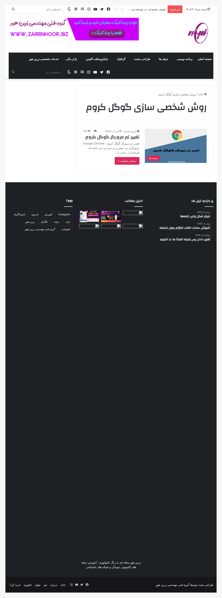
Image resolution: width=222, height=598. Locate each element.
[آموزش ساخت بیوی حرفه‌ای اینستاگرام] (89, 216)
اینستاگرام (19, 214)
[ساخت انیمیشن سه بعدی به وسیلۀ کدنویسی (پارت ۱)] (89, 387)
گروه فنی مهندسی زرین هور (40, 229)
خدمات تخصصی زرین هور (44, 59)
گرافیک (121, 59)
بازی (67, 221)
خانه (201, 94)
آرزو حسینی (129, 131)
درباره (53, 584)
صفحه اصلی (205, 59)
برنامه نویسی (185, 59)
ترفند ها (163, 59)
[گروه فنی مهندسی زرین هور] (200, 33)
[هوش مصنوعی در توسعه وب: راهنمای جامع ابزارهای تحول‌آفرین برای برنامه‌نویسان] (111, 229)
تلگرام (44, 221)
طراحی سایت (142, 59)
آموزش (48, 214)
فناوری (27, 584)
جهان (37, 584)
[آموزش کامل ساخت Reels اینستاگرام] (111, 216)
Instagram (64, 214)
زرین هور (30, 221)
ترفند (56, 221)
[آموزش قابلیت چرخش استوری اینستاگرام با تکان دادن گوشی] (133, 229)
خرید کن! (15, 584)
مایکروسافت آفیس (97, 59)
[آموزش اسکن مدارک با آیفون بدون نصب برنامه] (133, 216)
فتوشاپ (65, 229)
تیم (45, 584)
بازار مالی (71, 59)
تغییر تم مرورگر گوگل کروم (112, 137)
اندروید (34, 214)
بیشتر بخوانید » (127, 160)
